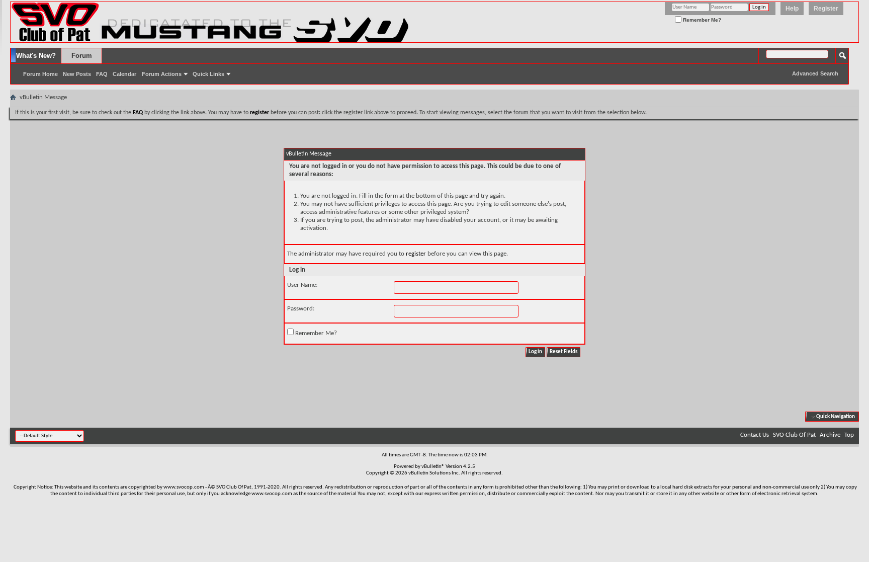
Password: (300, 308)
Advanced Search (815, 73)
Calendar (124, 74)
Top (849, 435)
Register (826, 8)
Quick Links (208, 74)
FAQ (102, 74)
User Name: (302, 285)
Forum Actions (162, 74)
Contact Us (754, 435)
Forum (81, 55)
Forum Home (40, 74)
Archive (830, 435)
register (416, 254)
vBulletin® (433, 466)
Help (792, 8)
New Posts (77, 74)
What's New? (36, 55)
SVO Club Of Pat (794, 435)
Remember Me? (701, 20)
